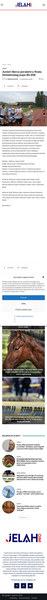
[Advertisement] (23, 36)
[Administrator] (4, 79)
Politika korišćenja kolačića (24, 316)
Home (4, 65)
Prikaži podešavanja (23, 310)
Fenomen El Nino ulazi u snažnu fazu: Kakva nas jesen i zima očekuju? (29, 508)
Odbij (23, 304)
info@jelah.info (31, 580)
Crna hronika (23, 414)
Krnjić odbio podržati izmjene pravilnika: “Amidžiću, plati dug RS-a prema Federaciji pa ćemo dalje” (31, 447)
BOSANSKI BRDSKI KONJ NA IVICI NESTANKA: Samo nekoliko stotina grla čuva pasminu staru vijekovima (23, 372)
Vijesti (23, 367)
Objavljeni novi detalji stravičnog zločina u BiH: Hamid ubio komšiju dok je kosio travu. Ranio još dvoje (23, 419)
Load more (22, 517)
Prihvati (23, 298)
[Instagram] (23, 585)
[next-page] (7, 428)
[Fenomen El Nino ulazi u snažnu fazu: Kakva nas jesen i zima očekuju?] (8, 507)
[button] (43, 277)
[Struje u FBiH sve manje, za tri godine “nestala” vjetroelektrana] (8, 491)
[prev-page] (3, 428)
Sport (9, 65)
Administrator (13, 79)
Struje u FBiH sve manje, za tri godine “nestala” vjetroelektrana (30, 493)
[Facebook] (16, 585)
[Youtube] (30, 585)
